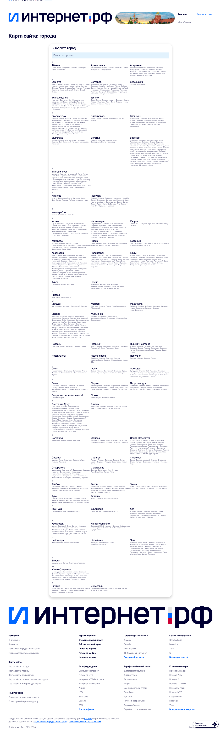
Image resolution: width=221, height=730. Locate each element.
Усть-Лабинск (69, 276)
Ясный (153, 377)
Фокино (75, 134)
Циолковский (81, 108)
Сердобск (85, 389)
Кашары (54, 418)
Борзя (145, 542)
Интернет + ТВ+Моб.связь (91, 679)
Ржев (109, 490)
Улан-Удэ (57, 508)
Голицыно (65, 318)
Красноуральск (69, 181)
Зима (126, 200)
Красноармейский (144, 71)
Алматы (102, 306)
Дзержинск (155, 348)
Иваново (56, 195)
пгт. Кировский (79, 122)
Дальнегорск (82, 118)
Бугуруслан (134, 371)
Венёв (84, 498)
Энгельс (94, 464)
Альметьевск (56, 226)
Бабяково (145, 142)
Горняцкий (61, 412)
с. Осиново (84, 233)
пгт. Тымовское (81, 576)
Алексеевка (95, 84)
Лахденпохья (134, 387)
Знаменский (56, 261)
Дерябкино (134, 148)
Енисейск (125, 257)
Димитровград (96, 511)
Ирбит (86, 178)
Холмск (82, 579)
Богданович (82, 176)
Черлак (54, 375)
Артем (61, 118)
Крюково (79, 486)
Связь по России (132, 705)
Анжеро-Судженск (58, 243)
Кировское (134, 259)
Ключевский (143, 544)
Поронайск (82, 577)
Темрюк (54, 274)
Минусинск (95, 263)
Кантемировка (157, 148)
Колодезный (134, 150)
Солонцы (102, 265)
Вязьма (132, 462)
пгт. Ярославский (81, 130)
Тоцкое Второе (144, 377)
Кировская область (97, 245)
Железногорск (105, 284)
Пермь (95, 383)
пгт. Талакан (56, 106)
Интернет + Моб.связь (89, 683)
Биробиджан (137, 81)
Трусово (133, 75)
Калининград (98, 221)
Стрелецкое (122, 92)
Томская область (161, 488)
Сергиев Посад (84, 333)
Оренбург (135, 368)
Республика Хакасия (69, 67)
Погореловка (105, 90)
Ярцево (132, 464)
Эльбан (83, 534)
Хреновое (147, 163)
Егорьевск (71, 320)
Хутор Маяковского (58, 429)
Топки (64, 249)
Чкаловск (111, 237)
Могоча (140, 546)
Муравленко (56, 440)
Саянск (119, 202)
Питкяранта (157, 387)
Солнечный (69, 532)
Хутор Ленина (74, 427)
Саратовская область (119, 462)
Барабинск (94, 358)
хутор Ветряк (156, 163)
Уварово (77, 490)
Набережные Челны (59, 231)
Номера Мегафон (177, 670)
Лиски (132, 152)
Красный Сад (56, 420)
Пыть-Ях (113, 528)
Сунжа (83, 346)
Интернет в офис (87, 653)
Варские (102, 406)
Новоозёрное (134, 261)
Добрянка (124, 386)
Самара (95, 437)
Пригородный (154, 375)
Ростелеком (130, 648)
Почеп (113, 102)
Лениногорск (72, 229)
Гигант (79, 410)
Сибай (132, 517)
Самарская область (98, 442)
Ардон (99, 118)
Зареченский (108, 371)
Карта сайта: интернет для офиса (25, 683)
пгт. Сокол (66, 306)
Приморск (103, 235)
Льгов (114, 286)
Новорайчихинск (78, 100)
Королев (79, 324)
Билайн (127, 644)
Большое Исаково (116, 224)
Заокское (110, 406)
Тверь (94, 484)
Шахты (54, 431)
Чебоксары (58, 540)
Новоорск (133, 373)
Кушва (54, 183)
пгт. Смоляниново (58, 130)
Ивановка (153, 371)
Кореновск (72, 261)
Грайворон (110, 86)
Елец (58, 297)
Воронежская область (154, 146)
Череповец (111, 142)
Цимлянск (70, 429)
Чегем (117, 348)
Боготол (108, 255)
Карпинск (79, 180)
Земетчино (80, 386)
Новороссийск (74, 267)
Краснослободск (79, 460)
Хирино (132, 352)
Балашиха (63, 316)
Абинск (54, 255)
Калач (141, 148)
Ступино (74, 335)
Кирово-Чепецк (121, 243)
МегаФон (173, 644)
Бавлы (69, 226)
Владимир (135, 116)
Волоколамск (79, 316)
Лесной (59, 183)
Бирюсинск (117, 198)
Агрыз (54, 224)
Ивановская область (65, 198)
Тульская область (69, 502)
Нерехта (147, 245)
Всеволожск (159, 440)
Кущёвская (81, 265)
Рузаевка (55, 462)
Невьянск (67, 183)
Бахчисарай (161, 255)
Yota (171, 648)
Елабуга (62, 227)
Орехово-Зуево (57, 331)
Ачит (57, 176)
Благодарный (67, 470)
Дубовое (124, 86)
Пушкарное (115, 90)
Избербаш (148, 306)
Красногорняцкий (79, 418)
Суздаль (150, 124)
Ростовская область (68, 424)
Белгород (96, 81)
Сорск (54, 69)
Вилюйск (60, 588)
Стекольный (75, 306)
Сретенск (143, 552)
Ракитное (94, 92)
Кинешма (76, 198)
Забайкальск (160, 542)
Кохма (83, 198)
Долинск (55, 574)
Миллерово (55, 422)
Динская (74, 259)
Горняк (87, 84)
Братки (150, 144)
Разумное (123, 90)
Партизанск (85, 120)
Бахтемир (159, 67)
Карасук (107, 360)
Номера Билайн (176, 688)
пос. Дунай (66, 132)
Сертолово (134, 452)
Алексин (54, 498)
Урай (98, 530)
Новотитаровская (58, 269)
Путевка (119, 102)
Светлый (121, 235)
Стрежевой (150, 488)
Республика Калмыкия (77, 563)
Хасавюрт (156, 308)
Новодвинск (95, 69)
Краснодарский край (59, 263)
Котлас (125, 67)
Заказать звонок (204, 14)
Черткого (85, 429)
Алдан (54, 588)
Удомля (100, 492)
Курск (94, 282)
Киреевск (76, 500)
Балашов (116, 460)
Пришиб (133, 159)
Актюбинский (78, 224)
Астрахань (136, 65)
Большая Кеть (117, 255)
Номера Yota (175, 675)
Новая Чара (157, 546)
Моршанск (64, 488)
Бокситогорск (135, 440)
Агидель (133, 511)
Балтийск (106, 224)
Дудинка (133, 358)
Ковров (132, 122)
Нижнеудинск (111, 202)
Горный (54, 412)
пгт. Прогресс (82, 104)
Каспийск (156, 306)
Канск (120, 259)
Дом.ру (127, 640)
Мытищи (55, 330)
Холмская (64, 278)
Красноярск (97, 252)
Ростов (111, 588)
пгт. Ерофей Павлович (76, 102)
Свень (125, 102)
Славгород (55, 90)
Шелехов (111, 206)
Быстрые (83, 696)
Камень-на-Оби (74, 86)
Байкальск (108, 198)
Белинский (55, 386)
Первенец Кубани (58, 271)
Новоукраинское (71, 269)
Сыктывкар (97, 467)
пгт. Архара (55, 102)
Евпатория (141, 257)
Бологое (122, 486)
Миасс (112, 542)
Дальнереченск (57, 120)
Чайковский (116, 389)
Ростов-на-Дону (61, 404)
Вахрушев (82, 572)
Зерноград (71, 414)
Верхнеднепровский (143, 460)
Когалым (108, 526)
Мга (136, 448)
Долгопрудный (82, 318)
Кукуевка (114, 284)
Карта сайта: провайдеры (21, 675)
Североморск (95, 320)
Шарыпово (94, 267)
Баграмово (95, 406)
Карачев (126, 100)
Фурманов (79, 200)
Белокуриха (74, 84)
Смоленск (135, 457)
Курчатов (107, 286)
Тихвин (132, 454)
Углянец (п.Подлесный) (161, 161)
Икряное (152, 69)
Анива (75, 572)
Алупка (132, 255)
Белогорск (55, 100)
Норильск (135, 355)
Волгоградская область (60, 140)
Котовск (72, 486)
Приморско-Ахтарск (72, 271)
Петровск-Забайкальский (151, 550)
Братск (93, 200)
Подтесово (123, 263)
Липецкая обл (66, 297)
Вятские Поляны (109, 243)
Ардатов (55, 460)
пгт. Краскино (56, 124)
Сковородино (65, 108)
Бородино (94, 257)
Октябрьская (82, 269)
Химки (87, 335)
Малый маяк (156, 259)
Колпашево (163, 486)
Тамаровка (103, 94)
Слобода (133, 161)
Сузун (76, 90)
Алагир (93, 118)
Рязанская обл (102, 408)
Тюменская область (111, 498)
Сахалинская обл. (58, 579)
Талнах (153, 358)
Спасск (54, 391)
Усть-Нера (69, 592)
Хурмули (68, 534)
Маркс (93, 462)
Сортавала (156, 389)
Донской (55, 500)
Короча (106, 88)
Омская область (67, 373)
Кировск (161, 442)
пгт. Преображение (58, 128)
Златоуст (94, 542)
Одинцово (81, 330)
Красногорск (56, 326)
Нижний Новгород (140, 343)
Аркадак (94, 460)
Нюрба (87, 588)
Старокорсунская (78, 273)
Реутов (70, 333)
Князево (166, 148)
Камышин (75, 142)
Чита (132, 540)
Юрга (69, 249)
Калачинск (77, 371)
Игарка (140, 358)
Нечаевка (162, 152)
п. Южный (114, 229)
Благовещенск (60, 97)
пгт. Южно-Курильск (70, 577)
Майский (125, 88)
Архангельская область (99, 67)
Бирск (161, 511)
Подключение (16, 692)
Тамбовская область (66, 490)
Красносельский (73, 263)
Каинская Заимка (97, 360)
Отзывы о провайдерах (91, 640)
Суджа (103, 288)
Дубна (64, 320)
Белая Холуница (96, 243)
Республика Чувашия (71, 542)
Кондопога (155, 386)
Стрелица (141, 161)
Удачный (61, 592)
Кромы (124, 371)
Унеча (107, 104)
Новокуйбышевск (112, 440)
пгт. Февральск (66, 106)
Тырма (84, 532)
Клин (65, 324)
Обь (92, 362)
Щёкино (86, 502)
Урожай (60, 276)
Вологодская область (98, 142)
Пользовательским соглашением (85, 721)
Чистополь (65, 235)
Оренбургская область (156, 373)
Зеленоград (72, 322)
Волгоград (57, 137)
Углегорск (75, 579)
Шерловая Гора (135, 554)
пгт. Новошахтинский (59, 126)
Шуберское (143, 165)
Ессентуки (55, 472)
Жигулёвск (95, 440)
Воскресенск (56, 318)
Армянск (152, 255)
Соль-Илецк (164, 375)
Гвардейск (94, 226)
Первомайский (143, 375)
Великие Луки (95, 398)
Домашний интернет (89, 670)
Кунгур (111, 387)
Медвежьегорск (146, 387)
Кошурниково (95, 261)
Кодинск (126, 259)
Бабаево (94, 140)
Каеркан (147, 358)
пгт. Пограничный (73, 126)
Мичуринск (55, 488)
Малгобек (69, 346)
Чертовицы (134, 165)
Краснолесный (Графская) (157, 150)
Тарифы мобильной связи (137, 666)
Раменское (63, 333)
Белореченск (72, 257)
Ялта (153, 265)
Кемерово (57, 240)
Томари (67, 579)
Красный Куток (115, 88)
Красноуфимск (81, 181)
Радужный (121, 528)
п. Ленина (133, 375)
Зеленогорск (104, 259)
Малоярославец (162, 224)
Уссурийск (68, 134)
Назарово (103, 263)
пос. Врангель (56, 132)
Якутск (56, 585)
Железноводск (76, 472)
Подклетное (162, 157)
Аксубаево (69, 224)
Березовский (65, 176)
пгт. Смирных (70, 576)
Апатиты (94, 316)
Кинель (102, 440)
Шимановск (56, 109)
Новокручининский (136, 548)
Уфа (132, 508)
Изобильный (66, 474)
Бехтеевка (112, 84)
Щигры (116, 288)
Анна (161, 140)
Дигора (121, 118)
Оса (126, 387)
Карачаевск (107, 346)
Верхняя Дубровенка (158, 460)
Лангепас (116, 526)
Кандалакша (102, 316)
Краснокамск (102, 387)
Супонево (100, 104)
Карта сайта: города (19, 666)
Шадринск (70, 284)
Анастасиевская (69, 255)
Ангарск (101, 198)
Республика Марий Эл (65, 215)
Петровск (100, 462)
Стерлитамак (140, 517)
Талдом (81, 335)
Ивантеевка (81, 322)
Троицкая (69, 274)
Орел (94, 368)
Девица (166, 146)
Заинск (68, 227)
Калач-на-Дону (57, 142)
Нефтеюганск (125, 526)
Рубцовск (86, 88)
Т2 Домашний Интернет (135, 653)
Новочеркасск (66, 422)
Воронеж (135, 137)
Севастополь (134, 263)
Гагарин (139, 462)
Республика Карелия (137, 389)
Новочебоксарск (57, 542)
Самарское (56, 426)
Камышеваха (83, 416)
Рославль (156, 462)
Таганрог (55, 427)
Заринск (54, 86)
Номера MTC (175, 692)
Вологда (95, 137)
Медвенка (120, 286)
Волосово (144, 440)
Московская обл (73, 328)
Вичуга (54, 198)
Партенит (149, 261)
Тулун (99, 204)
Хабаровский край (58, 534)
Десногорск (147, 462)
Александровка (152, 140)
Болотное (109, 358)
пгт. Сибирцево (71, 128)
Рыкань (153, 159)
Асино (132, 486)
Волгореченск (148, 243)
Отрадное (133, 450)
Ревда (84, 185)
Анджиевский (56, 470)
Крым (133, 252)
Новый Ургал (73, 530)
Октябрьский (134, 515)
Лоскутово (134, 488)
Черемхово (102, 206)
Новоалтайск (70, 88)
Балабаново (134, 224)
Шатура (59, 337)
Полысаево (82, 247)
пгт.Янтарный (112, 233)
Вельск (111, 67)
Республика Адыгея (119, 306)
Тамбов (56, 484)
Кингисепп (147, 442)
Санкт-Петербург (140, 437)
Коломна (71, 324)
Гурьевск (102, 226)
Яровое (54, 92)
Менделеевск (82, 229)
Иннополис (55, 229)
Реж (89, 185)
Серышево (55, 108)
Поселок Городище (73, 389)
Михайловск (82, 476)
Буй (131, 243)
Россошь (147, 159)
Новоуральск (56, 185)
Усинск (106, 472)
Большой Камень (71, 118)
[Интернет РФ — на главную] (110, 617)
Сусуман (84, 306)
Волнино (133, 120)
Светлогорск (112, 235)
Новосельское (74, 488)
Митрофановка (152, 152)
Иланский (113, 259)
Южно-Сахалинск (62, 569)
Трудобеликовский (80, 274)
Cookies (88, 718)
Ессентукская (65, 472)
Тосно (138, 454)
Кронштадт (152, 444)
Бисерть (74, 176)
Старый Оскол (112, 92)
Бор (153, 346)
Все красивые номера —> (182, 709)
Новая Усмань (135, 153)
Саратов (95, 457)
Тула (54, 496)
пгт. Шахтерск (56, 577)
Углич (93, 590)
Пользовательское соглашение (24, 653)
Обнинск (133, 226)
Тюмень (95, 496)
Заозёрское (150, 257)
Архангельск (98, 65)
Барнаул (56, 81)
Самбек (63, 426)
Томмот (54, 592)
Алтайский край (63, 84)
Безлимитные (130, 679)
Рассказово (84, 488)
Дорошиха (107, 488)
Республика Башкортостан (150, 515)
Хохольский (139, 163)
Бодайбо (126, 198)
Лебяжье (55, 88)
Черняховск (102, 237)
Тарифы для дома (88, 666)
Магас (62, 346)
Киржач (161, 120)
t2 (170, 653)
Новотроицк (142, 373)
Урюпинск (55, 144)
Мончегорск (112, 316)
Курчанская (72, 265)
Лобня (77, 326)
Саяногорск (82, 67)
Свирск (125, 202)
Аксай (58, 406)
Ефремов (62, 500)
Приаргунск (134, 552)
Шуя (86, 200)
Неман (101, 229)
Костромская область (161, 243)
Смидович (141, 84)
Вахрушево (138, 243)
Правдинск (95, 235)
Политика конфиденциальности (24, 648)
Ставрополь (58, 467)
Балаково (108, 460)
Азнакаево (60, 224)
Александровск (96, 386)
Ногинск (74, 330)
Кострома (135, 240)
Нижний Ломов (64, 387)
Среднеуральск (80, 187)
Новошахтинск (77, 422)
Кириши (154, 442)
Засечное (71, 386)
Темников (62, 462)
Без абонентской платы (135, 688)
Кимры (127, 488)
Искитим (117, 358)
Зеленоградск (117, 226)
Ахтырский (63, 257)
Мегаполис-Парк (103, 102)
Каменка (147, 148)
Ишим (93, 498)
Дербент (141, 306)
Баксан (99, 346)
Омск (55, 368)
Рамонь (139, 159)
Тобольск (99, 498)
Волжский (72, 140)
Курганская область (59, 284)
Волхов (151, 440)
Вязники (140, 120)
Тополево (78, 532)
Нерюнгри (80, 588)
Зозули (93, 88)
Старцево (121, 373)
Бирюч (120, 84)
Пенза (55, 383)
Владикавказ (98, 116)
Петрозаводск (138, 383)
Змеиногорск (63, 86)
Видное (71, 316)
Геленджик (82, 257)
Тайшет (93, 204)
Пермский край (96, 389)
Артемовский (72, 174)
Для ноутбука (130, 675)
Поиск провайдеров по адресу (23, 701)
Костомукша (164, 386)
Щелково (67, 337)
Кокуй (151, 544)
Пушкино (55, 333)
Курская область (97, 286)
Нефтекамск (157, 513)
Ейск (80, 259)
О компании (14, 640)
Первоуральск (67, 185)
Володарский (134, 69)
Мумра (163, 71)
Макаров (77, 574)
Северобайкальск (73, 511)
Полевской (77, 185)
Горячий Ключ (56, 259)
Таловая (148, 161)
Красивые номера (178, 666)
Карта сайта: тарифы (19, 670)
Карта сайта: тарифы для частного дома (28, 679)
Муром (107, 245)
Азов (53, 406)
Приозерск (158, 450)
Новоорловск (149, 548)
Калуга (134, 221)
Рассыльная (95, 288)
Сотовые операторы (180, 635)
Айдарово (142, 140)
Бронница (133, 348)
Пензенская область (59, 389)
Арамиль (63, 174)
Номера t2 (174, 679)
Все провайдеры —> (134, 657)
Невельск (85, 574)
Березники (106, 386)
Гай (147, 371)
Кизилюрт (164, 306)
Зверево (63, 414)
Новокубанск (63, 267)
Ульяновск (97, 508)
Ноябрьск (76, 440)
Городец (147, 348)
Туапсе (54, 276)
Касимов (118, 406)
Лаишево (63, 229)
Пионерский (123, 233)
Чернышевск (157, 552)
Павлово (158, 350)
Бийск (81, 84)
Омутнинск (116, 245)
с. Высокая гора (74, 233)
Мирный (73, 588)
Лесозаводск (68, 120)
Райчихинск (77, 106)
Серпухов (55, 335)
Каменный (67, 142)
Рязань (95, 404)
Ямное (151, 165)
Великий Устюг (111, 140)
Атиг (53, 176)
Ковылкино (68, 460)
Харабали (140, 75)
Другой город (184, 22)
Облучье (133, 84)
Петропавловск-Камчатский (67, 395)
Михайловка (84, 142)
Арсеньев (55, 118)
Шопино (111, 94)
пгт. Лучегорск (77, 124)
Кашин (121, 488)
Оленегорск (111, 318)
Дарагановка (70, 412)
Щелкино (147, 265)
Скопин (117, 408)
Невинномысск (57, 478)
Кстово (132, 350)
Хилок (150, 552)
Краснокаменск (160, 544)
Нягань (105, 528)
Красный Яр (156, 71)
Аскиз (59, 67)
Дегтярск (79, 178)
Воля (143, 146)
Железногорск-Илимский (115, 200)
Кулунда (84, 86)
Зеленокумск (56, 474)
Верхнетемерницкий (59, 410)
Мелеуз (148, 513)
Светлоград (76, 478)
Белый (116, 486)
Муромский (162, 122)
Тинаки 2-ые (160, 73)
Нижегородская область (145, 350)
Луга (131, 448)
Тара (75, 373)
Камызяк (133, 71)
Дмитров (73, 318)
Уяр (124, 265)
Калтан (75, 243)
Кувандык (161, 371)
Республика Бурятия (59, 511)
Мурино (152, 448)
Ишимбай (133, 513)
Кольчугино (140, 122)
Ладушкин (122, 227)
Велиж (132, 460)
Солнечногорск (65, 335)
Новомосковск (57, 502)
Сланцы (152, 452)
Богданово (159, 142)
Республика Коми (97, 472)
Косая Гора (85, 500)
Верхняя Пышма (57, 178)
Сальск (79, 424)
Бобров (152, 142)
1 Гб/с (81, 692)
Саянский (94, 265)
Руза (75, 333)
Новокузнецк (59, 355)
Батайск (64, 406)
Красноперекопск (145, 259)
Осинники (73, 247)
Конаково (94, 490)
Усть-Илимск (121, 204)
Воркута (94, 470)
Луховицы (83, 326)
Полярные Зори (121, 318)
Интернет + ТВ (86, 675)
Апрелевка (55, 316)
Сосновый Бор (161, 452)
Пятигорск (67, 478)
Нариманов (134, 73)
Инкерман (159, 257)
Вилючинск (134, 386)
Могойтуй (133, 546)
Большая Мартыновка (59, 408)
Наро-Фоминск (64, 330)
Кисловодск (76, 474)
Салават (164, 515)
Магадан (56, 303)
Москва (182, 14)
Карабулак (55, 346)
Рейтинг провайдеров (90, 644)
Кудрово (160, 444)
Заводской (55, 414)
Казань (55, 221)
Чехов (54, 337)
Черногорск (61, 69)
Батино (102, 486)
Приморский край (77, 132)
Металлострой (144, 448)
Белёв (61, 498)
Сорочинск (134, 377)
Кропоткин (83, 263)
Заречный (63, 386)
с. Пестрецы (56, 235)
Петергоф (149, 450)
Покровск (64, 590)
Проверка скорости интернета (24, 697)
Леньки (61, 88)
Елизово (142, 386)
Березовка (100, 255)
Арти (80, 174)
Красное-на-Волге (136, 245)
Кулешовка (78, 420)
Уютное (160, 263)
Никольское (95, 90)
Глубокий (85, 410)
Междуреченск (57, 247)
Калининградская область (100, 227)
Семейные (129, 692)
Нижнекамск (71, 231)
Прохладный (95, 348)
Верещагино (115, 386)
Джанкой (133, 257)
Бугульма (75, 226)
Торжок (93, 492)
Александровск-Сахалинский (62, 572)
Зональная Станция (142, 486)
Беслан (105, 118)
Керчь (166, 257)
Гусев (109, 226)
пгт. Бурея (64, 102)
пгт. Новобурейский (70, 104)
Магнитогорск (104, 542)
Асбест (85, 174)
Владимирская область (156, 118)
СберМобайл (175, 640)
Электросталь (76, 337)
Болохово (77, 498)
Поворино (142, 157)
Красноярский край (108, 261)
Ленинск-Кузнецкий (84, 245)
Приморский (158, 261)
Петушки (142, 124)
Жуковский (56, 322)
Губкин (117, 86)
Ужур (120, 265)
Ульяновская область (109, 511)
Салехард (57, 437)
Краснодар (58, 252)
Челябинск (97, 540)
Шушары (156, 454)
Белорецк (154, 511)
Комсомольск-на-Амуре (60, 528)
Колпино (133, 444)
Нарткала (124, 346)
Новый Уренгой (66, 440)
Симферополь (145, 263)
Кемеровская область (59, 245)
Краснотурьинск (57, 181)
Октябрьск (123, 440)
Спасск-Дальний (57, 134)
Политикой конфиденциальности (50, 721)
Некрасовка (74, 528)
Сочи (69, 273)
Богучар (133, 144)
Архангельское (135, 142)
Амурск (54, 526)
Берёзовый (62, 526)
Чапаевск (124, 442)
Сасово (110, 408)
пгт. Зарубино (56, 122)
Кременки (151, 224)
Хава (131, 163)
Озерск (107, 229)
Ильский (64, 261)
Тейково (72, 200)
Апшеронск (80, 255)
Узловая (80, 502)
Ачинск (93, 255)
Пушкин (166, 450)
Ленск (67, 588)
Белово (68, 243)
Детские (128, 696)
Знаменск (144, 69)
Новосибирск (98, 355)
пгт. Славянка (82, 128)
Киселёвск (72, 245)
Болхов (93, 371)
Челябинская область (98, 544)
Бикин (69, 526)
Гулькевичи (66, 259)
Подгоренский (152, 157)
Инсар (61, 460)
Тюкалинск (82, 373)
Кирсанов (64, 486)
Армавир (55, 257)
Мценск (99, 373)
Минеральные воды (69, 476)
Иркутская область (98, 202)
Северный (102, 92)
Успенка (110, 288)
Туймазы (150, 517)
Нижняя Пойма (113, 263)
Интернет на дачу (87, 657)
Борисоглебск (142, 144)
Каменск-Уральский (59, 180)
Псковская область (108, 398)
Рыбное (124, 406)
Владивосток (59, 116)
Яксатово (148, 75)
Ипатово (94, 387)
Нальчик (95, 343)
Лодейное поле (153, 446)
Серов (71, 187)
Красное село (142, 444)
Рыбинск (118, 588)
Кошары (69, 418)
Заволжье (163, 348)
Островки (166, 153)
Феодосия (133, 265)
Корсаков (62, 574)
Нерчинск (148, 546)
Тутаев (124, 588)
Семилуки (161, 159)
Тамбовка (151, 73)
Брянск (95, 97)
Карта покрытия (87, 635)
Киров (94, 240)
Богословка (56, 486)
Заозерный (95, 259)
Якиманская (134, 126)
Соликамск (107, 389)
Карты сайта (15, 662)
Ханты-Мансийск (100, 523)
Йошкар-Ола (59, 212)
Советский (143, 73)
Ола (53, 306)
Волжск (54, 215)
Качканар (86, 180)
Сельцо (93, 104)
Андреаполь (95, 486)
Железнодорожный (82, 320)
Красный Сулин (67, 420)
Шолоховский (62, 431)
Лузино (84, 371)
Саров (164, 350)
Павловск (151, 155)
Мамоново (94, 229)
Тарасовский (63, 427)
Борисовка (94, 86)
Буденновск (77, 470)
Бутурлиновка (159, 144)
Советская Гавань (58, 532)
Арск (64, 226)
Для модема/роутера (134, 670)
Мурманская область (98, 318)
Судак (154, 263)
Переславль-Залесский (99, 588)
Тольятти (116, 442)
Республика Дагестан (143, 308)
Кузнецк (54, 387)
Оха (53, 576)
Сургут (93, 530)
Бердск (102, 358)
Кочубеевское (56, 476)
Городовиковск (57, 563)
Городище (81, 140)
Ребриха (79, 88)
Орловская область (110, 373)
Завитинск (63, 100)
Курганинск (62, 265)
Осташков (102, 490)
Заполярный (102, 470)
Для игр (82, 700)
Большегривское (57, 371)
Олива (142, 261)
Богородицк (68, 498)
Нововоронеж (146, 153)
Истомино (79, 414)
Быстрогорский (73, 408)
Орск (167, 373)
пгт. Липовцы (66, 124)
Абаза (54, 67)
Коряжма (118, 67)
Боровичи (158, 346)
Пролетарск (56, 424)
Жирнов (86, 412)
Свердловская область (60, 187)
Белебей (147, 511)
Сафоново (163, 462)
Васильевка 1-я (135, 146)
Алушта (145, 255)
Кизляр (132, 308)
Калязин (115, 488)
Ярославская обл (102, 590)
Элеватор (107, 492)
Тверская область (118, 490)
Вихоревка (101, 200)
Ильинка (159, 69)
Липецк (56, 294)
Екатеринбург (59, 171)
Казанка (100, 88)
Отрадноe (143, 155)
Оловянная (159, 548)
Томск (133, 484)
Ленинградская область (138, 446)
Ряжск (93, 408)
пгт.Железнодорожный (99, 233)
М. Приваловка (141, 152)
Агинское (133, 542)
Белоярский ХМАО (97, 526)
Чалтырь (78, 429)
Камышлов (70, 180)
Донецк (79, 412)
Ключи (148, 386)
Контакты (13, 644)
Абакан (56, 65)
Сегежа (148, 389)
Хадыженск (56, 278)
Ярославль (97, 585)
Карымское (134, 544)
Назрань (56, 343)
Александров (134, 118)
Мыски (66, 247)
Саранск (56, 457)
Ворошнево (95, 284)
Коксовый (61, 418)
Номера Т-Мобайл (178, 683)
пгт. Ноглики (59, 576)
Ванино (74, 526)
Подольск (81, 331)
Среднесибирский (66, 90)
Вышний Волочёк (97, 488)
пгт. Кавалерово (67, 122)
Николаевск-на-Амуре (59, 530)
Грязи (53, 297)
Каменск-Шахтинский (70, 416)
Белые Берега (96, 100)
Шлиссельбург (147, 454)
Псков (94, 395)
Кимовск (69, 500)
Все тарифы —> (86, 709)
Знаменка (117, 371)
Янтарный (72, 431)
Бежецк (109, 486)
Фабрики (157, 124)
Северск (142, 488)
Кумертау (141, 513)
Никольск (73, 387)
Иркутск (96, 195)
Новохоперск (156, 153)
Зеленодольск (77, 227)
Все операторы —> (178, 657)
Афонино (140, 346)
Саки (166, 261)
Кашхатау (115, 346)
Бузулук (142, 371)
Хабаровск (58, 523)
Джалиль (55, 227)
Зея (70, 100)
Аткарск (101, 460)
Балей (140, 542)
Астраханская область (138, 67)
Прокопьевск (56, 249)
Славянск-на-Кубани (59, 273)
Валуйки (102, 86)
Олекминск (56, 590)
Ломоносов (163, 446)
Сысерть (55, 189)
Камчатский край (58, 398)
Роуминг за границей (134, 700)
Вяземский (82, 526)
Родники (65, 200)
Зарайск (63, 322)
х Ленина (78, 276)
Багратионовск (96, 224)
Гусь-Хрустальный (150, 120)
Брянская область (108, 100)
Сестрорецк (143, 452)
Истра (54, 324)
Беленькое (104, 84)
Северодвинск (106, 69)
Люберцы (55, 328)
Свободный (86, 106)
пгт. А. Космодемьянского (100, 231)
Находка (77, 120)
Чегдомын (76, 534)
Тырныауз (109, 348)
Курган (55, 282)
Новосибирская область (119, 360)
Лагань (65, 563)
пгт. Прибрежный (116, 231)
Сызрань (109, 442)
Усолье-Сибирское (109, 204)
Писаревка (134, 157)
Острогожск (134, 155)
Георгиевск (86, 470)
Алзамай (94, 198)
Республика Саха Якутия (77, 590)
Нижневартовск (96, 528)
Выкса (140, 348)
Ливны (93, 373)
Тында (73, 108)
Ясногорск (151, 554)
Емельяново (116, 257)
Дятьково (119, 100)
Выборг (132, 442)
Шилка (144, 554)
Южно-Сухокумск (136, 310)
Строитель (95, 94)
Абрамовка (134, 140)
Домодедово (56, 320)
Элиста (56, 560)
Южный (82, 90)
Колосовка (114, 227)
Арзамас (133, 346)
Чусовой (124, 389)
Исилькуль (68, 371)
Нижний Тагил (76, 183)
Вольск (122, 460)
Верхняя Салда (69, 178)
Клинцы (93, 102)
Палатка (58, 306)
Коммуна (143, 150)
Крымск (54, 265)
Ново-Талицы (56, 200)
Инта (109, 470)
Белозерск (101, 140)
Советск (94, 237)
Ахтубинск (151, 67)
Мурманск (97, 313)
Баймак (140, 511)
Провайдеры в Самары (136, 635)
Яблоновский (95, 308)
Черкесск (85, 478)
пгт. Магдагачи (57, 104)
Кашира (59, 324)
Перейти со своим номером (137, 709)
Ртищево (108, 462)
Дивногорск (107, 257)
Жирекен (152, 542)
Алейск (54, 84)
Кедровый (154, 486)
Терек (103, 348)
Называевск (56, 373)
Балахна (147, 346)
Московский (84, 328)
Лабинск (54, 267)
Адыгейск (94, 306)
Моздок (93, 120)
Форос (140, 265)
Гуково (108, 306)
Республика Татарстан (59, 233)
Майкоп (95, 303)
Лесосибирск (120, 261)
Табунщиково (82, 426)
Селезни (54, 490)
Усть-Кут (94, 206)
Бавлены (144, 118)
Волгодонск (71, 410)
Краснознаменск (67, 326)
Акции (82, 688)
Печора (115, 470)
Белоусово (143, 224)
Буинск (83, 226)
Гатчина (139, 442)
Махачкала (136, 303)
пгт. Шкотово (69, 130)
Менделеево (119, 387)
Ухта (112, 472)
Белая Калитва (73, 406)
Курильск (70, 574)
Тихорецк (61, 274)
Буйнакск (133, 306)
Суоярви (164, 389)
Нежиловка (134, 124)
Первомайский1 (135, 550)
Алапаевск (55, 174)
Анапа (60, 255)
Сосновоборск (112, 265)
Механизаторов (151, 122)
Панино (158, 155)
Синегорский (72, 426)
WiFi (81, 705)
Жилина (100, 371)
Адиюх (93, 346)
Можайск (62, 328)
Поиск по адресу (87, 648)
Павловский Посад (70, 331)
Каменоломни (56, 416)
